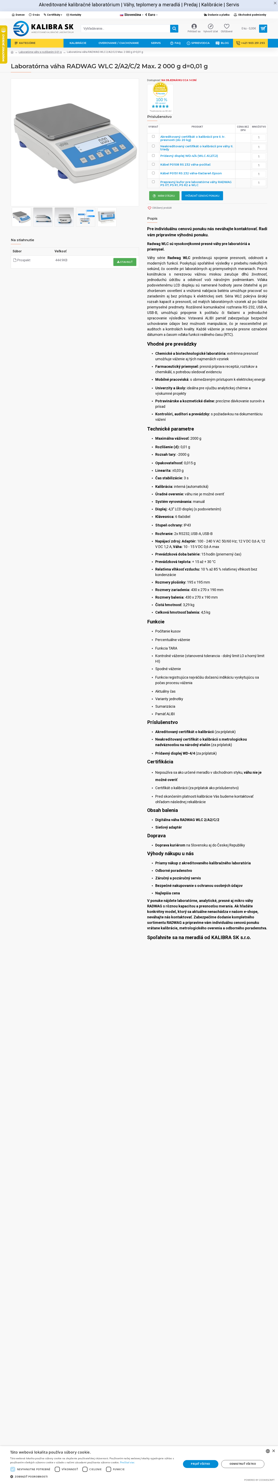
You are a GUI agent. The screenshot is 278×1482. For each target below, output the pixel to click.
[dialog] (139, 1464)
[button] (93, 1476)
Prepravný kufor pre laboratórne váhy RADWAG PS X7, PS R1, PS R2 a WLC (196, 184)
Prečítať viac (127, 1462)
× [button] (273, 1451)
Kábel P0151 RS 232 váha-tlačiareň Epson (191, 173)
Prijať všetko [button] (200, 1464)
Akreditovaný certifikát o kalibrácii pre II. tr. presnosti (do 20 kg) (192, 138)
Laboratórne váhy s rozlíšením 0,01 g (40, 51)
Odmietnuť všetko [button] (243, 1464)
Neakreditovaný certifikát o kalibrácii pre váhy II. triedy (196, 148)
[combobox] (268, 1451)
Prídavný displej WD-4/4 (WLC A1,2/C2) (189, 155)
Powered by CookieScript (259, 1479)
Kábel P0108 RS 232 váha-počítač (185, 164)
